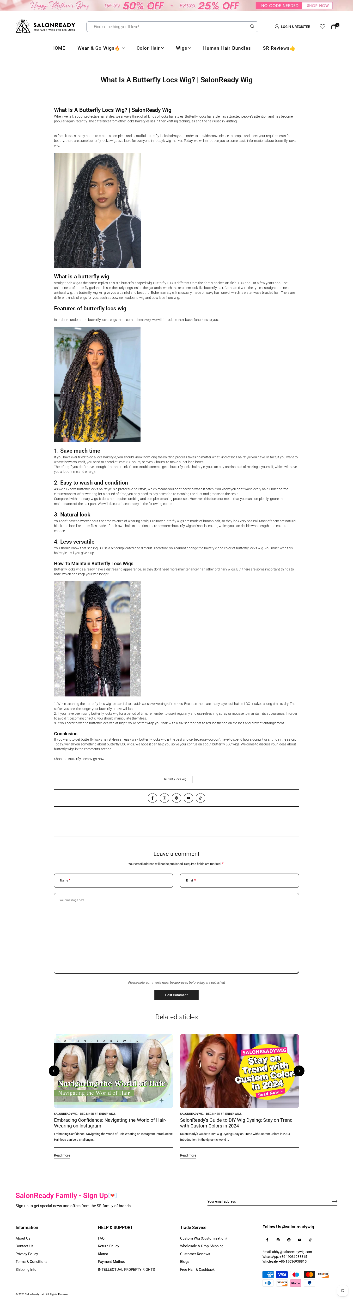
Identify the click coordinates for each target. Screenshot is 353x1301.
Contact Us (25, 1246)
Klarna (103, 1254)
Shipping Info (26, 1269)
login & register (295, 27)
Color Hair (148, 48)
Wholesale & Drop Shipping (201, 1246)
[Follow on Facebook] (152, 798)
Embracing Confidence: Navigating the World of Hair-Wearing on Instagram (110, 1123)
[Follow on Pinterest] (176, 798)
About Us (23, 1238)
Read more (62, 1155)
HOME (58, 48)
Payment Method (111, 1261)
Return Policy (108, 1246)
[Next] (299, 1071)
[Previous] (54, 1071)
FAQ (101, 1238)
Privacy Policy (27, 1254)
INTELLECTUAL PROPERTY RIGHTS (126, 1269)
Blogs (184, 1261)
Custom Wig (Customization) (203, 1238)
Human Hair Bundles (227, 48)
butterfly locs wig (175, 779)
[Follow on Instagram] (164, 798)
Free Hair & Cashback (197, 1269)
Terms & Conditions (31, 1261)
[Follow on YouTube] (188, 798)
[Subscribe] (329, 1201)
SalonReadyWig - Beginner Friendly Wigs (85, 1113)
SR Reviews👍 (279, 48)
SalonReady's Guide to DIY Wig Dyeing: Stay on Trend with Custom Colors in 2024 (236, 1123)
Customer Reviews (195, 1254)
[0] (333, 27)
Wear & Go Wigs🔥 (99, 48)
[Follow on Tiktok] (200, 798)
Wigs (182, 48)
